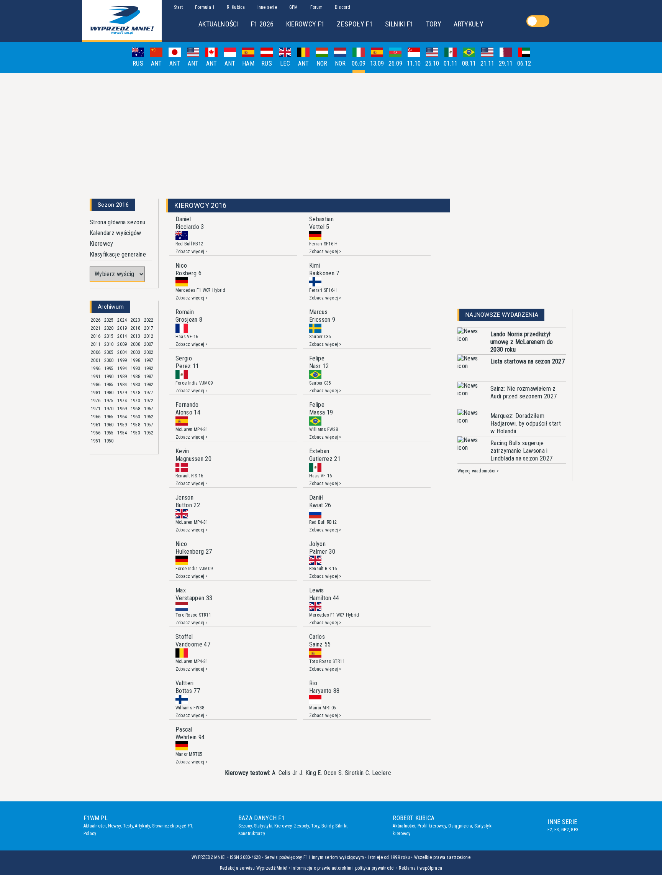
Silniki (341, 826)
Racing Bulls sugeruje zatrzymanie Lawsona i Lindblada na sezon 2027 (521, 450)
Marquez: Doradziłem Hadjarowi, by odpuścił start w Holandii (525, 423)
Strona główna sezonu (117, 222)
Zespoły (301, 826)
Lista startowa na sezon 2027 (527, 361)
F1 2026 (262, 24)
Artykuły (142, 826)
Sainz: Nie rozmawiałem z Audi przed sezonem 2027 (523, 392)
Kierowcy (101, 243)
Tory (315, 826)
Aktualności (95, 826)
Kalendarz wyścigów (115, 233)
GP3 (574, 829)
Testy (128, 826)
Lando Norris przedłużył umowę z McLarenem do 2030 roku (521, 342)
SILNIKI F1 (399, 24)
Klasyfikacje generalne (118, 254)
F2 (549, 829)
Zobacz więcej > (191, 251)
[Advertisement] (331, 132)
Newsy (114, 826)
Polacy (90, 833)
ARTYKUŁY (468, 24)
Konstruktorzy (251, 833)
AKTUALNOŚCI (218, 24)
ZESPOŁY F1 (355, 24)
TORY (433, 24)
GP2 (565, 829)
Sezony (245, 826)
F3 (556, 829)
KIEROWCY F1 (305, 24)
